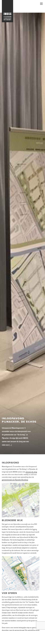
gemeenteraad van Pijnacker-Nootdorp (15, 480)
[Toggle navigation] (41, 3)
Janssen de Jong (31, 472)
